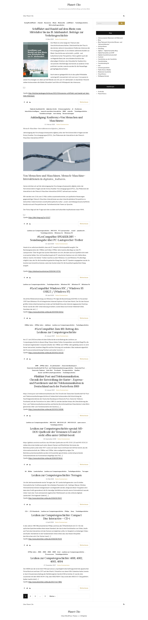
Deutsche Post (80, 368)
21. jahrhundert (55, 366)
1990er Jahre (39, 325)
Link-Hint (49, 370)
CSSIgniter (83, 616)
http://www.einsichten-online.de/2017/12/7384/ (45, 582)
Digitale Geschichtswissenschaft (107, 55)
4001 (39, 552)
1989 (36, 366)
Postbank (57, 370)
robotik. (70, 111)
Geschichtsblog (102, 61)
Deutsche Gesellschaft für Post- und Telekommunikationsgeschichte (50, 368)
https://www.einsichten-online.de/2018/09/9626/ (45, 458)
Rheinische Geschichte (104, 72)
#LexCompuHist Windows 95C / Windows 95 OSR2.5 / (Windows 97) (56, 290)
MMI (64, 111)
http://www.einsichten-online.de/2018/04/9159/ (45, 539)
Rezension (47, 23)
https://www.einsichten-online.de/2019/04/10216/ (46, 312)
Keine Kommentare (61, 39)
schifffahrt (70, 23)
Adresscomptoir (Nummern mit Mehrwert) (110, 38)
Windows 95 (68, 233)
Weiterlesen (84, 102)
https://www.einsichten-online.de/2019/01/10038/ (46, 409)
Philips (67, 511)
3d (25, 471)
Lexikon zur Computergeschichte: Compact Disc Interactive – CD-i (56, 517)
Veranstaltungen (68, 113)
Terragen (85, 471)
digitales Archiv (51, 109)
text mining (57, 113)
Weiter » (52, 596)
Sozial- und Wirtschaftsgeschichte (49, 372)
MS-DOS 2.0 (72, 422)
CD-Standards (34, 511)
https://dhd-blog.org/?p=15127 (39, 217)
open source (81, 422)
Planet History (102, 93)
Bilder (30, 471)
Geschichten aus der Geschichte (107, 59)
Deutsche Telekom (38, 370)
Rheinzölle (61, 23)
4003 (49, 552)
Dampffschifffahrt (30, 23)
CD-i (26, 511)
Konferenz (78, 109)
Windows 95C (65, 284)
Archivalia (101, 91)
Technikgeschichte (81, 23)
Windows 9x (86, 284)
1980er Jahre (29, 325)
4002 (44, 552)
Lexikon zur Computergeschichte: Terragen (57, 475)
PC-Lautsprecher (64, 230)
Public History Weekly (104, 70)
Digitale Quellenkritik (37, 109)
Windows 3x (59, 233)
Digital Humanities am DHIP (106, 53)
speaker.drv (81, 230)
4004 (54, 552)
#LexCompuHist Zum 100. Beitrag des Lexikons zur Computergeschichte (57, 330)
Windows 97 (76, 284)
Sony (72, 511)
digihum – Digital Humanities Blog (108, 50)
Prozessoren (49, 554)
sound (73, 230)
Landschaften (38, 471)
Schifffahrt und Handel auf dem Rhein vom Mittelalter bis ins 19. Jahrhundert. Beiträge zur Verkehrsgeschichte (56, 32)
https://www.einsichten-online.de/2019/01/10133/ (46, 352)
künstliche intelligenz (32, 111)
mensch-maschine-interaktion (51, 111)
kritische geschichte (103, 67)
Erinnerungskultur (64, 109)
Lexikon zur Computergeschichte (38, 230)
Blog (99, 40)
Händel (40, 23)
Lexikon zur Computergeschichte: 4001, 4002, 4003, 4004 (57, 559)
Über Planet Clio (28, 16)
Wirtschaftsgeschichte (56, 25)
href (99, 65)
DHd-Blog (101, 48)
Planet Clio (74, 4)
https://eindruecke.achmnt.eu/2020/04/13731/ (44, 271)
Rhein (54, 23)
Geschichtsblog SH (103, 63)
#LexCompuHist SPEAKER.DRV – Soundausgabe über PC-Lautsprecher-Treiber (56, 238)
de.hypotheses (102, 46)
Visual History (102, 74)
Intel (58, 552)
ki (72, 109)
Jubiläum (48, 325)
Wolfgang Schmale (103, 76)
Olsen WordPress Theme (69, 616)
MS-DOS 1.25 (61, 422)
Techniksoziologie (45, 113)
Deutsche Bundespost (69, 366)
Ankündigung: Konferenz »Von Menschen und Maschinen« (57, 119)
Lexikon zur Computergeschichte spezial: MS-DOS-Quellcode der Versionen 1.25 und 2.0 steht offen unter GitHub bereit (56, 432)
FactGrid (100, 57)
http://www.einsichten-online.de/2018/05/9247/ (45, 498)
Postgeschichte (67, 370)
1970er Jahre (32, 552)
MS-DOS (54, 230)
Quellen (77, 370)
